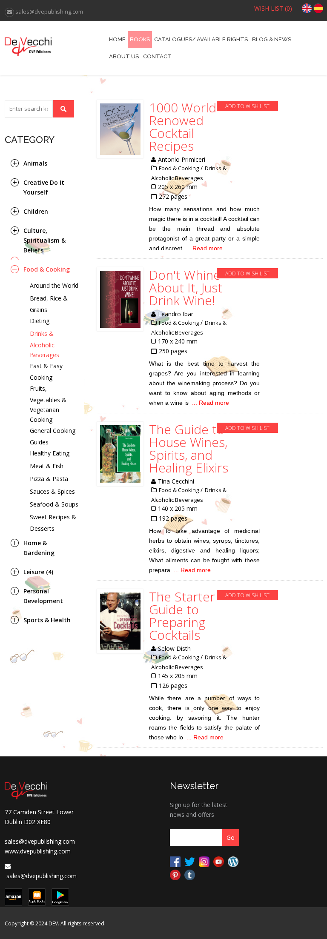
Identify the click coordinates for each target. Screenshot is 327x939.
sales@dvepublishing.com (40, 841)
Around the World (54, 285)
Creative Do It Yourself (43, 187)
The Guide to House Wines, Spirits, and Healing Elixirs (188, 448)
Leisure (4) (38, 572)
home (117, 39)
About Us (124, 56)
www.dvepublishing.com (38, 851)
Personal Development (43, 596)
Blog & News (271, 39)
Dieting (39, 321)
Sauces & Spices (52, 491)
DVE (44, 43)
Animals (35, 163)
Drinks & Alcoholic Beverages (44, 344)
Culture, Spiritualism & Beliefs (44, 240)
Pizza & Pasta (49, 479)
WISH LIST (273, 8)
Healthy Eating (49, 453)
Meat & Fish (46, 466)
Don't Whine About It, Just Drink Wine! (185, 288)
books (140, 39)
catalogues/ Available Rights (201, 39)
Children (35, 211)
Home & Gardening (38, 548)
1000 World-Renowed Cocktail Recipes (184, 126)
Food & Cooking (46, 269)
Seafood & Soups (54, 504)
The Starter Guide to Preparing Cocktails (182, 615)
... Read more (204, 248)
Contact (157, 56)
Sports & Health (47, 620)
